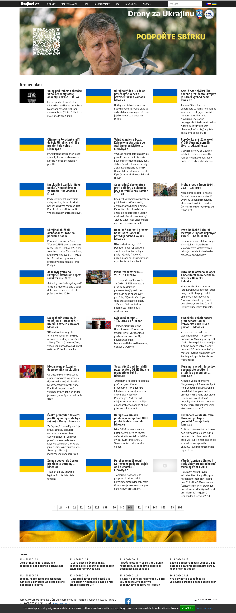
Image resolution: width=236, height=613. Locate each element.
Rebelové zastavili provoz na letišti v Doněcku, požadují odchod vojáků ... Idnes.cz (131, 234)
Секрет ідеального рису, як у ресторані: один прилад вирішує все (42, 564)
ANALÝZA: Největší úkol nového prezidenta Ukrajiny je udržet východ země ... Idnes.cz (198, 95)
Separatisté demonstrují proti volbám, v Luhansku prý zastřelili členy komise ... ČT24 (131, 189)
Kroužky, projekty (69, 4)
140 (121, 507)
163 (163, 507)
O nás (85, 4)
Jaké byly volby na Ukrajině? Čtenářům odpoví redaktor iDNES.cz (64, 275)
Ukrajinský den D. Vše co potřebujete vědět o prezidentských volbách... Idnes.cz (131, 95)
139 (113, 507)
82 (81, 507)
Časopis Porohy (102, 4)
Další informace (204, 608)
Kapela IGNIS (131, 4)
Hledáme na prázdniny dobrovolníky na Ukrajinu (63, 368)
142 (138, 507)
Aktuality (51, 4)
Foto (117, 4)
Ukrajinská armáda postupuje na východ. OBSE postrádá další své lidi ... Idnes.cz (131, 419)
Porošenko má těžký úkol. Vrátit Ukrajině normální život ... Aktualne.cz (197, 142)
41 (67, 507)
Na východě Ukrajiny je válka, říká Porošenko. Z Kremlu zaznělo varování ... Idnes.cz (64, 322)
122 (97, 507)
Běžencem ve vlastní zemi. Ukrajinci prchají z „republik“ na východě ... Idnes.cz (198, 419)
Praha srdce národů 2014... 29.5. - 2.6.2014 (198, 186)
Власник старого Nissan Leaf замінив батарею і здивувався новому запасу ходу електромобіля (192, 565)
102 (88, 507)
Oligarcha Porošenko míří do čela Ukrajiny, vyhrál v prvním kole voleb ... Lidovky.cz (63, 144)
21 (60, 507)
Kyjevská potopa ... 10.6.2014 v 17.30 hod (128, 319)
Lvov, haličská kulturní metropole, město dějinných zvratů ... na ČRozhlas (198, 233)
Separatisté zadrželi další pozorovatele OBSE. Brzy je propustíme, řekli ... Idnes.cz (131, 371)
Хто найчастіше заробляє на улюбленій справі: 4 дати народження (193, 580)
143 (146, 507)
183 (171, 507)
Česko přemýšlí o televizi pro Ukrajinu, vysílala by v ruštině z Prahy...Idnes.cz (63, 418)
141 (130, 507)
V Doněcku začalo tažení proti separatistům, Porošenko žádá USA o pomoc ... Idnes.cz (196, 322)
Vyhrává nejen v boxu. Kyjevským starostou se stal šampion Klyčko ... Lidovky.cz (129, 144)
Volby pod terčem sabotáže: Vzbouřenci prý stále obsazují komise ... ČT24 (64, 94)
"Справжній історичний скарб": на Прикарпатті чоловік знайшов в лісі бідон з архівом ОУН (91, 581)
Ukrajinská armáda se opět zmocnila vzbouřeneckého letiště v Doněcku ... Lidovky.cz (198, 276)
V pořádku (187, 608)
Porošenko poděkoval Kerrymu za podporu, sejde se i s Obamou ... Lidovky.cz (131, 465)
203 (179, 507)
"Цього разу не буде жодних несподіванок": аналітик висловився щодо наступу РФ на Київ (92, 565)
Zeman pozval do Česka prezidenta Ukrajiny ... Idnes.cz (62, 464)
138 (105, 507)
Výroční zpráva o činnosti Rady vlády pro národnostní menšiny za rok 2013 (198, 464)
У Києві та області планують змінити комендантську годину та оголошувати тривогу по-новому (142, 581)
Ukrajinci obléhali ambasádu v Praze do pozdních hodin (61, 233)
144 (155, 507)
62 (74, 507)
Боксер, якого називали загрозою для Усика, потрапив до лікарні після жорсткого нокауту (42, 581)
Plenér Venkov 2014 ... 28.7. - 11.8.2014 (128, 273)
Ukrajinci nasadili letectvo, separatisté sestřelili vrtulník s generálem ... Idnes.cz (198, 371)
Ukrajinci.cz (29, 4)
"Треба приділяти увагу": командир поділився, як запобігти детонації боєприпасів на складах (141, 565)
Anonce (147, 4)
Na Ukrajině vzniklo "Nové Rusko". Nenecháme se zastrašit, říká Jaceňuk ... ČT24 (64, 189)
